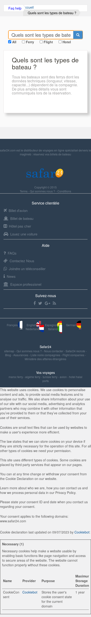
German (71, 325)
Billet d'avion (18, 210)
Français (12, 325)
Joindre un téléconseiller (27, 268)
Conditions (64, 191)
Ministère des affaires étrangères (45, 359)
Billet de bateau (21, 218)
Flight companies (74, 355)
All (14, 42)
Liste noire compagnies (46, 355)
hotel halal (75, 377)
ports (45, 381)
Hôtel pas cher (20, 226)
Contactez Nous (22, 260)
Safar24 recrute (76, 351)
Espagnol (51, 325)
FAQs (12, 253)
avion (63, 377)
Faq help (14, 8)
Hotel (67, 42)
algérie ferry (32, 377)
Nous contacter (54, 351)
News (11, 276)
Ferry (30, 42)
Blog (8, 355)
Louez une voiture (23, 233)
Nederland (32, 329)
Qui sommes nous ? (43, 191)
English (31, 325)
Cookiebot (81, 532)
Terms (24, 191)
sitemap (9, 351)
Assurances (21, 355)
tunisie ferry (50, 377)
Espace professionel (25, 284)
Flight (48, 42)
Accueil (28, 7)
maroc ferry (16, 377)
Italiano (52, 329)
